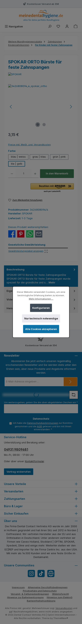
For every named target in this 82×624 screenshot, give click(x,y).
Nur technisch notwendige (41, 318)
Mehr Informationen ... (41, 298)
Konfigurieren (41, 307)
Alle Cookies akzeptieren (41, 329)
